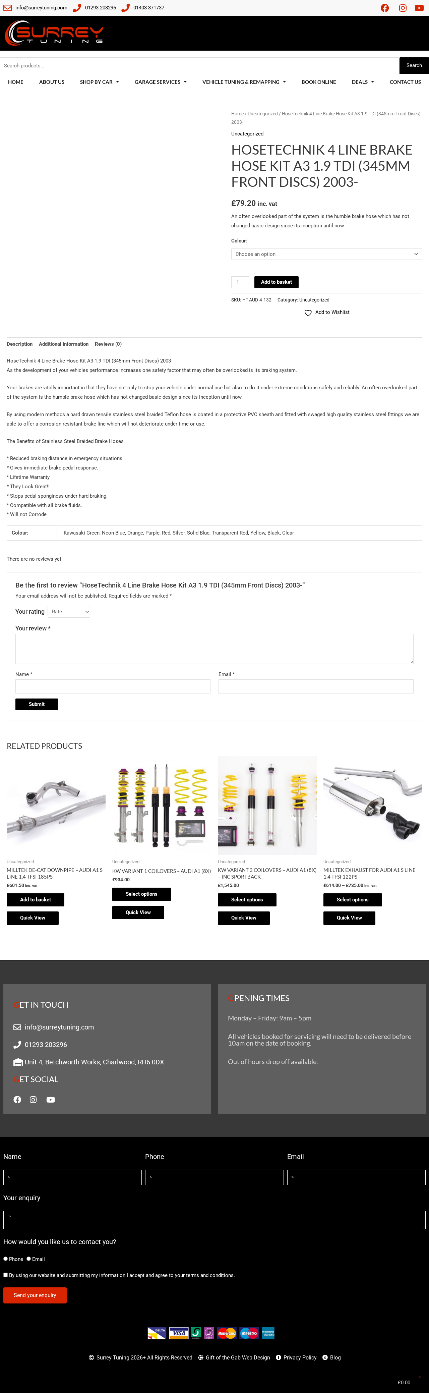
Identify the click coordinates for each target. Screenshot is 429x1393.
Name (23, 674)
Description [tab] (20, 344)
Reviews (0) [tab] (108, 344)
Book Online (319, 82)
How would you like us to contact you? (59, 1242)
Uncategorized (263, 113)
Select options (142, 894)
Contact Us (405, 82)
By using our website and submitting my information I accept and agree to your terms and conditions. (122, 1275)
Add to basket (276, 282)
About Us (51, 82)
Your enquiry (21, 1198)
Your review (33, 628)
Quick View (32, 918)
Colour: (239, 241)
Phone (154, 1157)
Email (227, 674)
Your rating (30, 611)
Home (15, 82)
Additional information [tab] (63, 344)
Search (414, 65)
